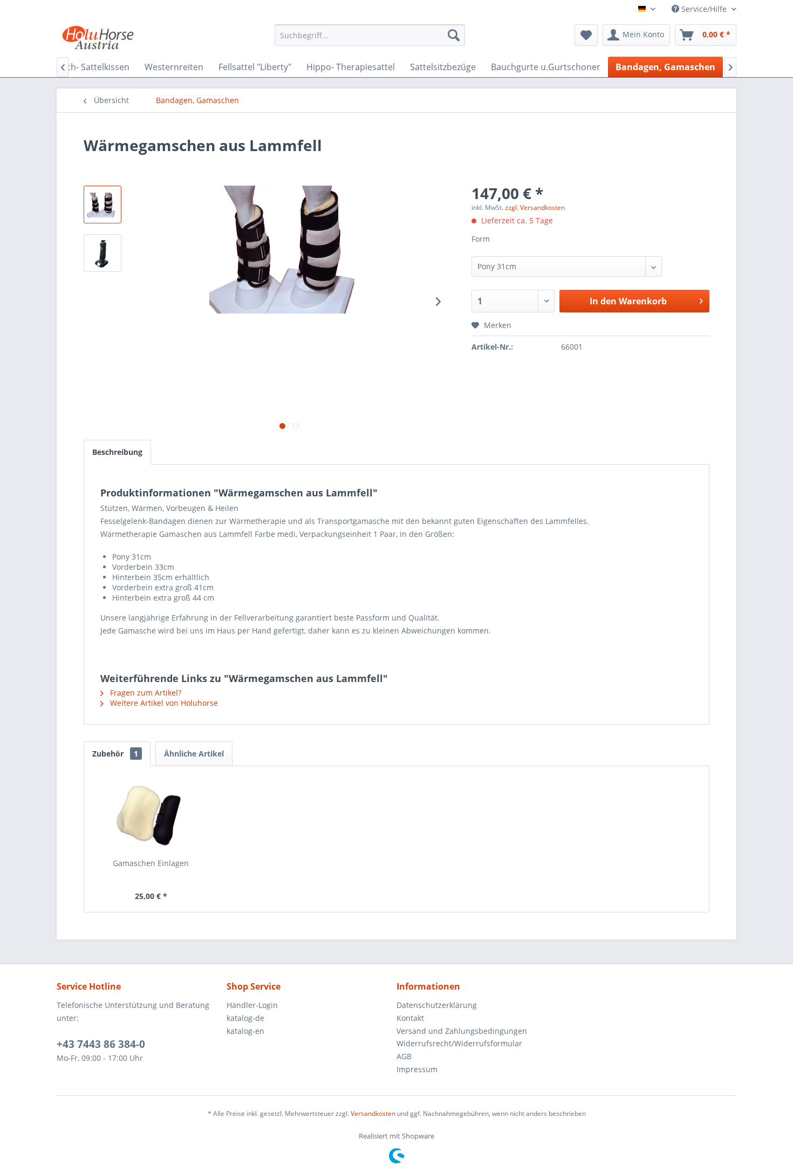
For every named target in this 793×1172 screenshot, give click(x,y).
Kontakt (410, 1018)
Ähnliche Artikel (194, 753)
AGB (404, 1056)
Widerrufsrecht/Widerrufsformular (459, 1043)
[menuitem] (370, 35)
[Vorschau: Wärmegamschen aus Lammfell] (102, 204)
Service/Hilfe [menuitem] (704, 9)
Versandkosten (373, 1113)
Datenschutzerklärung (436, 1005)
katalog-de (245, 1018)
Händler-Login (252, 1005)
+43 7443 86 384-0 (101, 1044)
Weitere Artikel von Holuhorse (163, 703)
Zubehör (115, 753)
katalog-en (245, 1031)
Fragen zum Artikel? (144, 692)
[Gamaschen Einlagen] (151, 815)
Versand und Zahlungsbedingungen (461, 1031)
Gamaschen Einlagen (151, 863)
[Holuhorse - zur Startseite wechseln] (98, 37)
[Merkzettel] (586, 35)
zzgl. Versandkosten (535, 207)
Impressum (416, 1069)
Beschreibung (117, 452)
